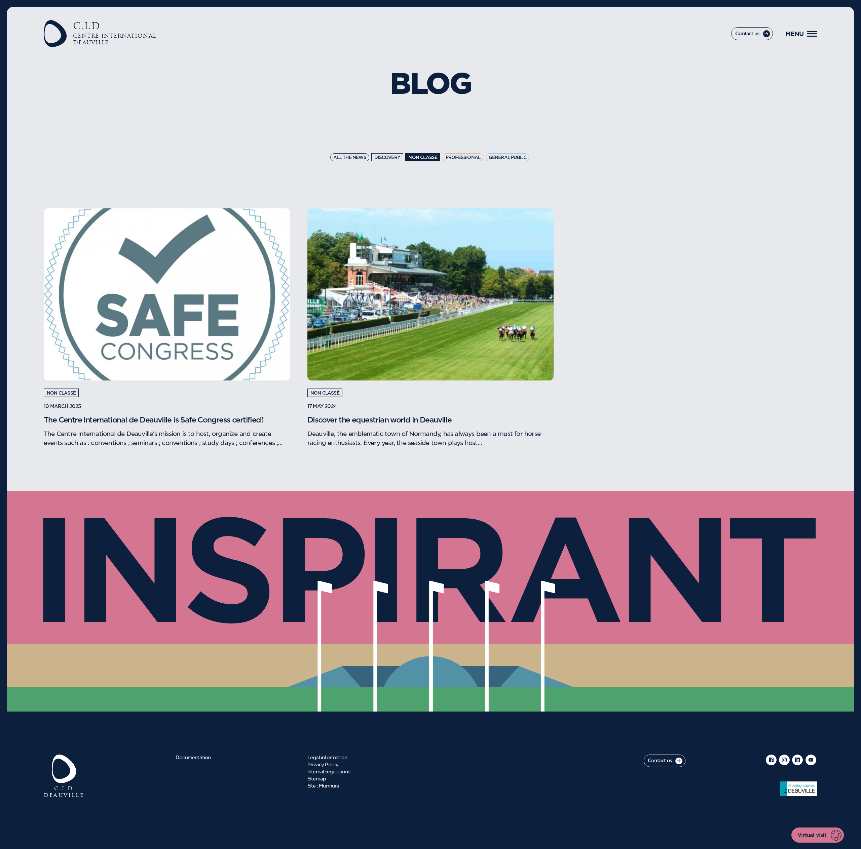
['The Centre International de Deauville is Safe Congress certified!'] (167, 294)
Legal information (327, 758)
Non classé (422, 158)
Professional (463, 158)
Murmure (329, 786)
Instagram (784, 760)
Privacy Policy (323, 765)
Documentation (193, 758)
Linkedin (797, 760)
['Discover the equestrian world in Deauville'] (430, 294)
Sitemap (316, 779)
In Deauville (798, 788)
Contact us (747, 34)
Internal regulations (328, 772)
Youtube (811, 760)
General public (508, 158)
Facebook (771, 760)
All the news (349, 158)
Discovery (387, 158)
